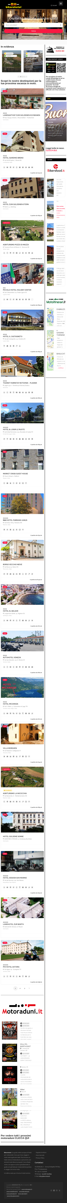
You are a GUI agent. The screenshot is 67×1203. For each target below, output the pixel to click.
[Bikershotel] (13, 5)
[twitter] (59, 1191)
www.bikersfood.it (24, 1191)
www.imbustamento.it (13, 1196)
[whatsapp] (51, 1191)
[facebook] (54, 1191)
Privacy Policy (40, 1158)
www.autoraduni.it (12, 1194)
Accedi (54, 5)
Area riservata (40, 1155)
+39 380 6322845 (47, 1174)
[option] (11, 61)
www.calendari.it (22, 1194)
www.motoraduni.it (26, 1189)
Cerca (33, 31)
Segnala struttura (41, 1152)
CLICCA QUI (51, 150)
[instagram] (57, 1191)
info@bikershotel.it (44, 1176)
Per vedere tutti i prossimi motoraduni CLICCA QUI (16, 1136)
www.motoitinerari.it (12, 1191)
